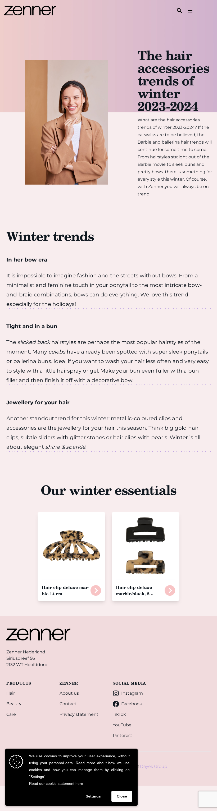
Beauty (13, 703)
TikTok (119, 714)
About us (69, 693)
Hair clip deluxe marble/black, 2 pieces (134, 593)
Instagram (132, 693)
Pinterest (122, 735)
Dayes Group (153, 766)
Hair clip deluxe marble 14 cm (65, 590)
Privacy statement (79, 714)
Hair (10, 693)
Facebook (131, 703)
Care (11, 714)
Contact (68, 703)
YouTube (122, 724)
